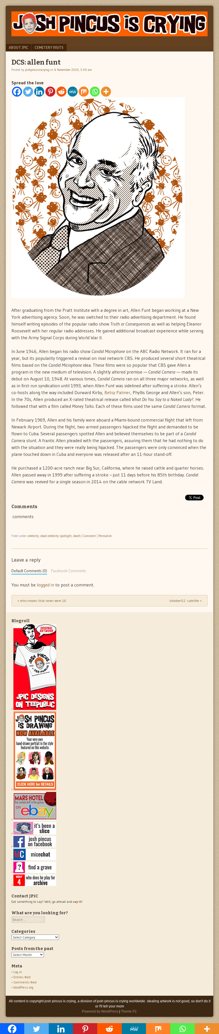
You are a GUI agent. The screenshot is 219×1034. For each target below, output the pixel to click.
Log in (17, 972)
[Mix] (84, 92)
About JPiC (18, 47)
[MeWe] (73, 92)
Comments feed (24, 982)
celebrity (33, 536)
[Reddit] (61, 92)
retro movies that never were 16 (41, 600)
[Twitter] (28, 92)
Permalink (105, 536)
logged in (45, 585)
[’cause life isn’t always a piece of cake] (34, 833)
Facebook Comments (68, 570)
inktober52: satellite (185, 600)
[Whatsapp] (95, 92)
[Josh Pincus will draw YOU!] (34, 789)
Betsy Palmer (117, 392)
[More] (106, 92)
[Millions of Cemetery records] (34, 872)
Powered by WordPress (100, 1011)
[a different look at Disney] (34, 859)
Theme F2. (129, 1011)
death (77, 536)
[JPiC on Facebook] (34, 846)
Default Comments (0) (29, 570)
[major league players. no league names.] (34, 885)
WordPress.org (23, 987)
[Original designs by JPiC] (34, 708)
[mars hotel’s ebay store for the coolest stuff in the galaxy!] (34, 819)
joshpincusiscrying (37, 70)
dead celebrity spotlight (56, 536)
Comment (89, 536)
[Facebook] (17, 92)
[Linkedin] (39, 92)
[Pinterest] (50, 92)
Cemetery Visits (49, 47)
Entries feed (22, 977)
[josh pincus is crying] (109, 34)
